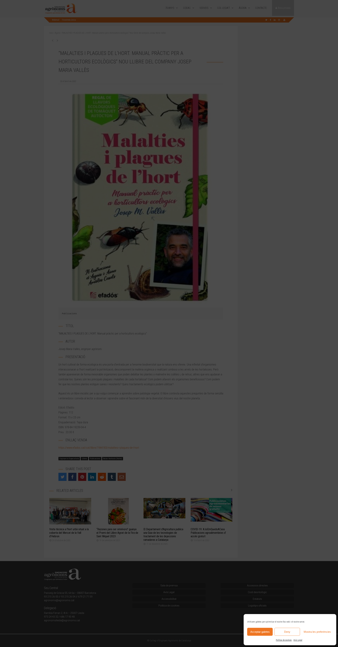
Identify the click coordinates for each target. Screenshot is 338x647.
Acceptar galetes (260, 631)
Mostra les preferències (317, 631)
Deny (287, 631)
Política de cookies (284, 640)
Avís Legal (297, 640)
